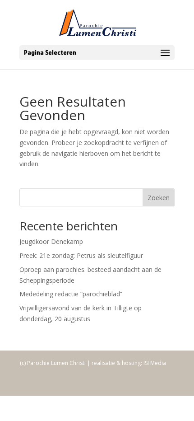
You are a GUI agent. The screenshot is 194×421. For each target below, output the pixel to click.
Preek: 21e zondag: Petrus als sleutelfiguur (81, 255)
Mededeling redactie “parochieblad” (70, 294)
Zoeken (159, 197)
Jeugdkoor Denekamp (51, 241)
